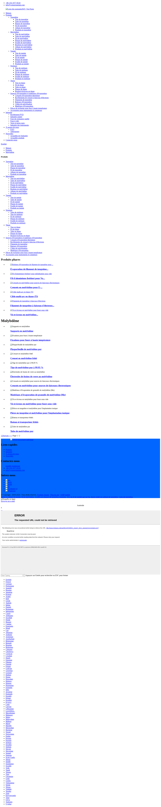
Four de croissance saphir (19, 119)
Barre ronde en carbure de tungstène (104, 497)
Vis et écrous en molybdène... (24, 314)
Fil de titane (19, 85)
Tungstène (14, 17)
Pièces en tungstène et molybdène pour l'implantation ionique (39, 413)
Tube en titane (20, 87)
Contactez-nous (11, 140)
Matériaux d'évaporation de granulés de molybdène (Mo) (38, 395)
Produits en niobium (22, 79)
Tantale (13, 51)
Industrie (9, 112)
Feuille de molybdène (23, 43)
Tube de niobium (21, 70)
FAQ (12, 129)
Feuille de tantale (21, 62)
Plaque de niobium (22, 74)
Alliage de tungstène (22, 28)
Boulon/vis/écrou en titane (25, 91)
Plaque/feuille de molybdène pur (25, 349)
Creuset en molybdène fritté (23, 358)
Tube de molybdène (22, 36)
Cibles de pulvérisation (23, 104)
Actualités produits (17, 138)
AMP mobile (65, 495)
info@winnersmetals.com (15, 5)
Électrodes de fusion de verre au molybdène (31, 376)
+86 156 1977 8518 (13, 3)
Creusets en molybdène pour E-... (26, 287)
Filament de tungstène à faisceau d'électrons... (32, 305)
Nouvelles (9, 134)
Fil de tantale (20, 57)
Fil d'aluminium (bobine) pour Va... (27, 278)
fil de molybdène (27, 497)
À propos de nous (12, 127)
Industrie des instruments (19, 125)
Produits (9, 15)
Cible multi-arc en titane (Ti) (24, 296)
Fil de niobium (20, 72)
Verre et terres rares (17, 123)
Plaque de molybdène (23, 41)
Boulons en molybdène (23, 45)
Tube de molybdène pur (21, 431)
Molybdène (14, 32)
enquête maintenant (13, 466)
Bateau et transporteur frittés (24, 422)
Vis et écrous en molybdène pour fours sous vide (33, 404)
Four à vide (14, 121)
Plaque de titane (21, 89)
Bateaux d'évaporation (23, 102)
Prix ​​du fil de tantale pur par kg (78, 497)
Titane (12, 81)
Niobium (13, 66)
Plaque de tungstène (22, 24)
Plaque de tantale (21, 60)
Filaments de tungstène (23, 100)
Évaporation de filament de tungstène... (29, 269)
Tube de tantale (20, 55)
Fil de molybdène (21, 38)
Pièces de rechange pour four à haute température (28, 108)
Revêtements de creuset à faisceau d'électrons (32, 98)
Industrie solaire (16, 117)
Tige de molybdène (22, 34)
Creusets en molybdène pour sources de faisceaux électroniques (40, 385)
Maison (8, 13)
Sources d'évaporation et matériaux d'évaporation (28, 93)
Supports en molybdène (21, 331)
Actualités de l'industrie (19, 136)
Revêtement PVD (17, 115)
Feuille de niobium (22, 77)
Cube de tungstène (126, 497)
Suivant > (6, 436)
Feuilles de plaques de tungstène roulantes (50, 497)
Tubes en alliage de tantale (11, 497)
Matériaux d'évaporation (24, 106)
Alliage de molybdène (23, 47)
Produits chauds (43, 495)
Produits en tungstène (23, 30)
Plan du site (54, 495)
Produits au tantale (22, 64)
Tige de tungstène (21, 19)
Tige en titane (20, 83)
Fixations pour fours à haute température (30, 340)
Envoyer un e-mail (8, 501)
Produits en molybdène (23, 49)
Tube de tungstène (22, 21)
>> (11, 436)
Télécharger (14, 132)
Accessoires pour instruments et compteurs (26, 110)
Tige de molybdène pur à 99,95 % (26, 367)
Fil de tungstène (21, 26)
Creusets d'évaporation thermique (27, 96)
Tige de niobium (21, 68)
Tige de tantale (20, 53)
